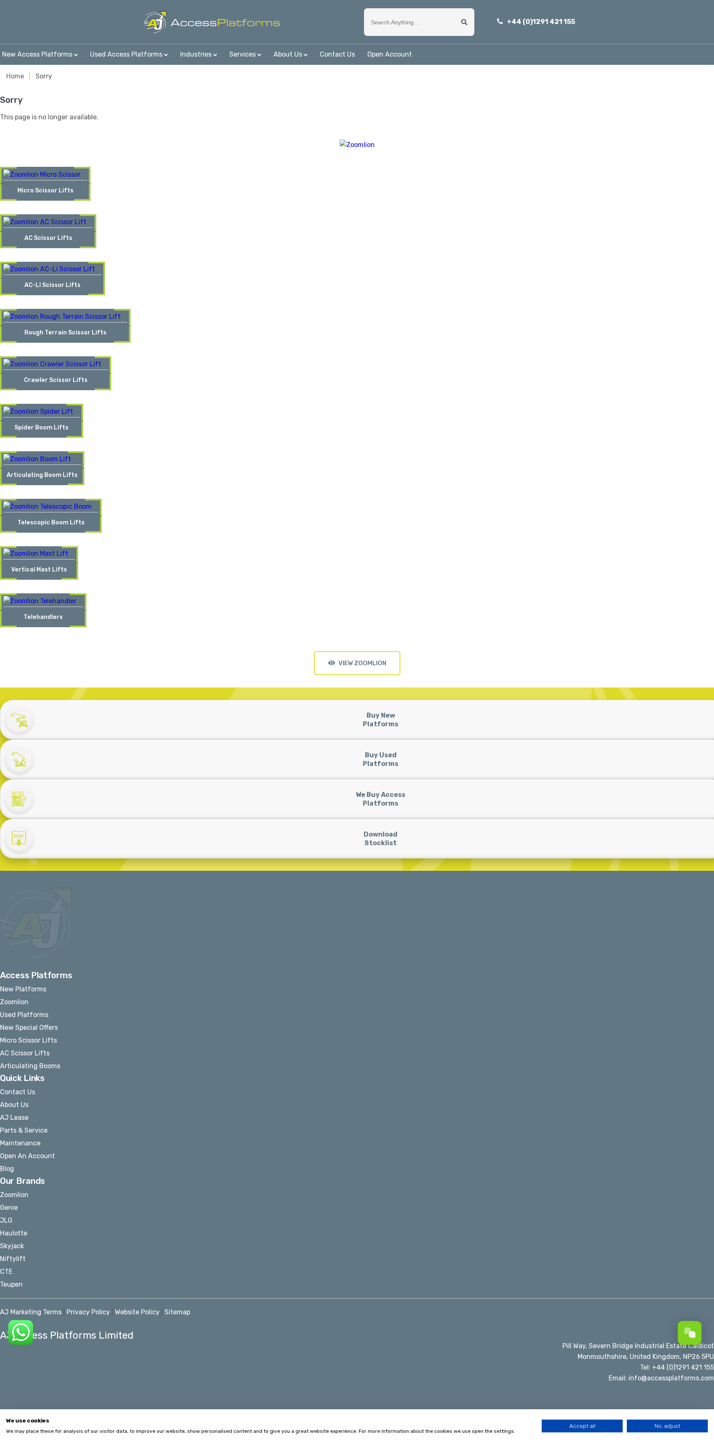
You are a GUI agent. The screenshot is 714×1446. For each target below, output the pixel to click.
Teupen (11, 1284)
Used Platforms (24, 1015)
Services (242, 54)
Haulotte (13, 1233)
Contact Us (337, 54)
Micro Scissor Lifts (28, 1040)
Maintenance (20, 1143)
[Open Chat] (690, 1333)
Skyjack (12, 1246)
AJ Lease (14, 1117)
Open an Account (27, 1156)
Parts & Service (24, 1130)
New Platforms (23, 989)
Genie (9, 1207)
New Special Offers (29, 1027)
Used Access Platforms (126, 54)
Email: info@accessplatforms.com (661, 1378)
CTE (6, 1271)
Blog (7, 1169)
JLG (6, 1220)
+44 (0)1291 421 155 (541, 22)
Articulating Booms (30, 1066)
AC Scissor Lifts (25, 1053)
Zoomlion (14, 1002)
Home (15, 76)
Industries (196, 54)
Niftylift (13, 1259)
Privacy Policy (88, 1312)
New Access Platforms (37, 54)
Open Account (389, 54)
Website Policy (137, 1312)
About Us (288, 54)
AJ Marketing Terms (31, 1312)
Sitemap (177, 1312)
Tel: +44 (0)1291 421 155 (677, 1367)
